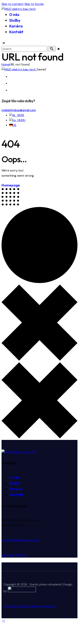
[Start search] (52, 48)
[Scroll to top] (4, 621)
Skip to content (13, 4)
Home (6, 64)
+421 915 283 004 (14, 555)
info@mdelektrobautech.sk (21, 540)
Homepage (11, 185)
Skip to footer (34, 4)
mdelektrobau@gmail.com (19, 110)
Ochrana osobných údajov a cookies (29, 606)
